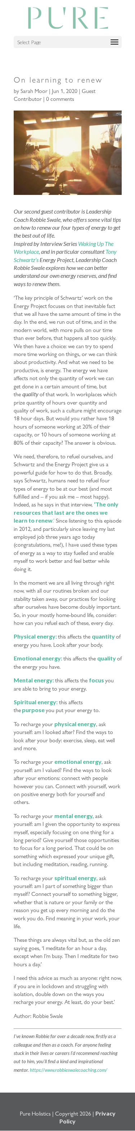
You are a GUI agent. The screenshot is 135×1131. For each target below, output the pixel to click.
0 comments (60, 98)
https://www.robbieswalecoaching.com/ (68, 1070)
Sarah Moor (34, 91)
